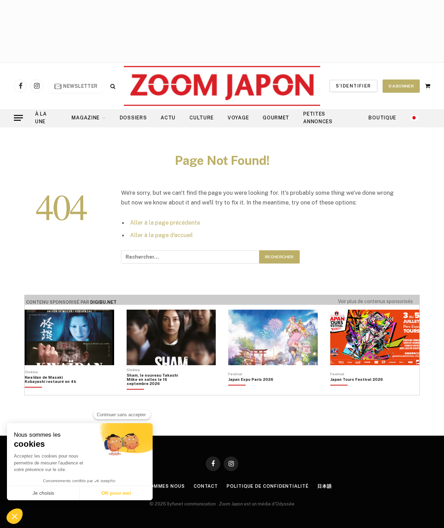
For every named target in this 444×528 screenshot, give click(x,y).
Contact (206, 486)
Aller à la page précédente (165, 222)
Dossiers (133, 117)
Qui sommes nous (160, 486)
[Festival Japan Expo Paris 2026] (250, 391)
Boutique (382, 117)
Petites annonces (318, 117)
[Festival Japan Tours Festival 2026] (356, 391)
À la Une (41, 117)
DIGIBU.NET (103, 302)
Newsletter (80, 86)
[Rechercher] (112, 86)
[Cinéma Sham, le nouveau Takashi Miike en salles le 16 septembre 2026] (156, 391)
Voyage (238, 117)
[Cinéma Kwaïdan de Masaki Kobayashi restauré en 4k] (54, 391)
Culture (201, 117)
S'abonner (401, 86)
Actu (168, 117)
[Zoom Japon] (222, 85)
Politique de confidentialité (267, 486)
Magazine (85, 117)
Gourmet (276, 117)
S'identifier (353, 86)
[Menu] (18, 118)
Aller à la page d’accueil (161, 235)
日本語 (324, 486)
